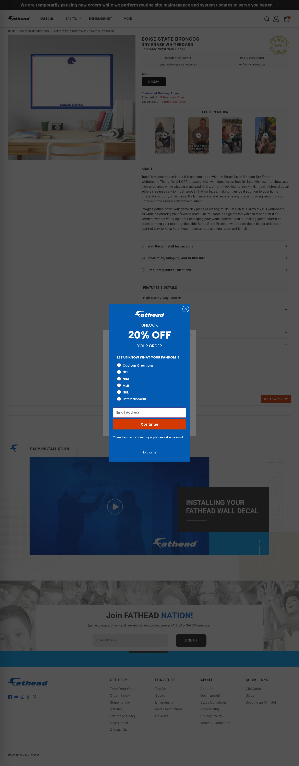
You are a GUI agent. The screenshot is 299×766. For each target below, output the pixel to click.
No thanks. (149, 452)
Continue (149, 424)
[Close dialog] (186, 309)
